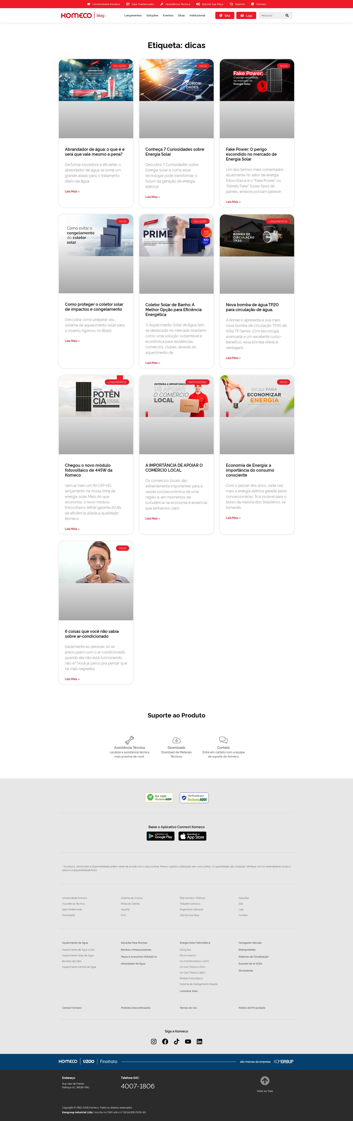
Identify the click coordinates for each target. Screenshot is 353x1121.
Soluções (152, 15)
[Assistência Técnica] (129, 740)
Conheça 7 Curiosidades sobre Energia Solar (174, 151)
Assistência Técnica (129, 747)
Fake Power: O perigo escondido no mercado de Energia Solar (251, 154)
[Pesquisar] (287, 15)
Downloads (176, 747)
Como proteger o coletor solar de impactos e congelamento (94, 306)
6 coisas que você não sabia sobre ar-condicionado (92, 633)
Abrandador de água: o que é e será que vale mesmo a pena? (95, 151)
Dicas (181, 15)
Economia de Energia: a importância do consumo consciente (250, 470)
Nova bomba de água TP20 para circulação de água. (252, 306)
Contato (223, 747)
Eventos (168, 15)
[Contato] (223, 740)
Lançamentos (133, 15)
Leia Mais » (72, 191)
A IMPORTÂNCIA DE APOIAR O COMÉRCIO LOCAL (174, 467)
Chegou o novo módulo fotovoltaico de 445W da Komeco (88, 470)
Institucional (197, 15)
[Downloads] (176, 740)
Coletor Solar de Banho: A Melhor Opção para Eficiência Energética (173, 309)
